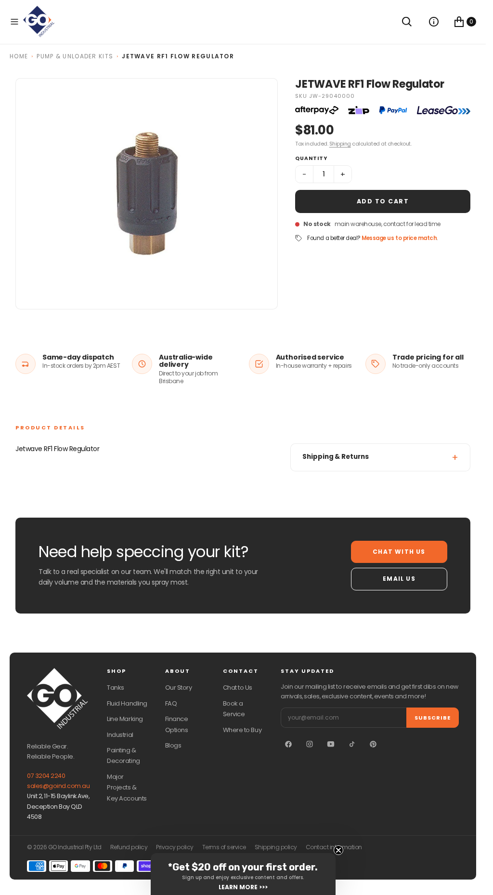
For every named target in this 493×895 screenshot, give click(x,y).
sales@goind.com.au (58, 786)
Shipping (340, 143)
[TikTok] (352, 744)
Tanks (115, 687)
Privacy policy (174, 847)
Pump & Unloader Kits (75, 56)
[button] (14, 22)
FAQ (171, 703)
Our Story (178, 687)
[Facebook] (288, 744)
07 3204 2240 (46, 776)
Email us (399, 578)
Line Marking (125, 718)
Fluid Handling (127, 703)
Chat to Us (237, 687)
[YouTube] (330, 744)
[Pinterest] (373, 744)
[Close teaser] (338, 850)
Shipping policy (276, 847)
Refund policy (129, 847)
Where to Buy (242, 730)
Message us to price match (399, 238)
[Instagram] (309, 744)
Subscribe (433, 717)
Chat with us (399, 552)
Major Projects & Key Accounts (126, 787)
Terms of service (224, 847)
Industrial (120, 734)
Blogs (173, 745)
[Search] (406, 21)
